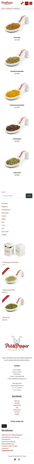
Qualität (17, 403)
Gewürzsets (17, 410)
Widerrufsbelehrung (8, 444)
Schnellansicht (17, 33)
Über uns (17, 401)
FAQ (17, 407)
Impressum (5, 448)
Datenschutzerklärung (8, 441)
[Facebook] (15, 459)
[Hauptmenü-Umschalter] (26, 3)
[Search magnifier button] (30, 3)
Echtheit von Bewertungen (10, 446)
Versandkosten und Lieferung (10, 437)
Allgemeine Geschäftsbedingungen (12, 435)
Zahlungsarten (6, 439)
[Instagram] (19, 459)
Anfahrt (17, 414)
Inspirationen (17, 405)
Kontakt (17, 412)
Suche (3, 192)
